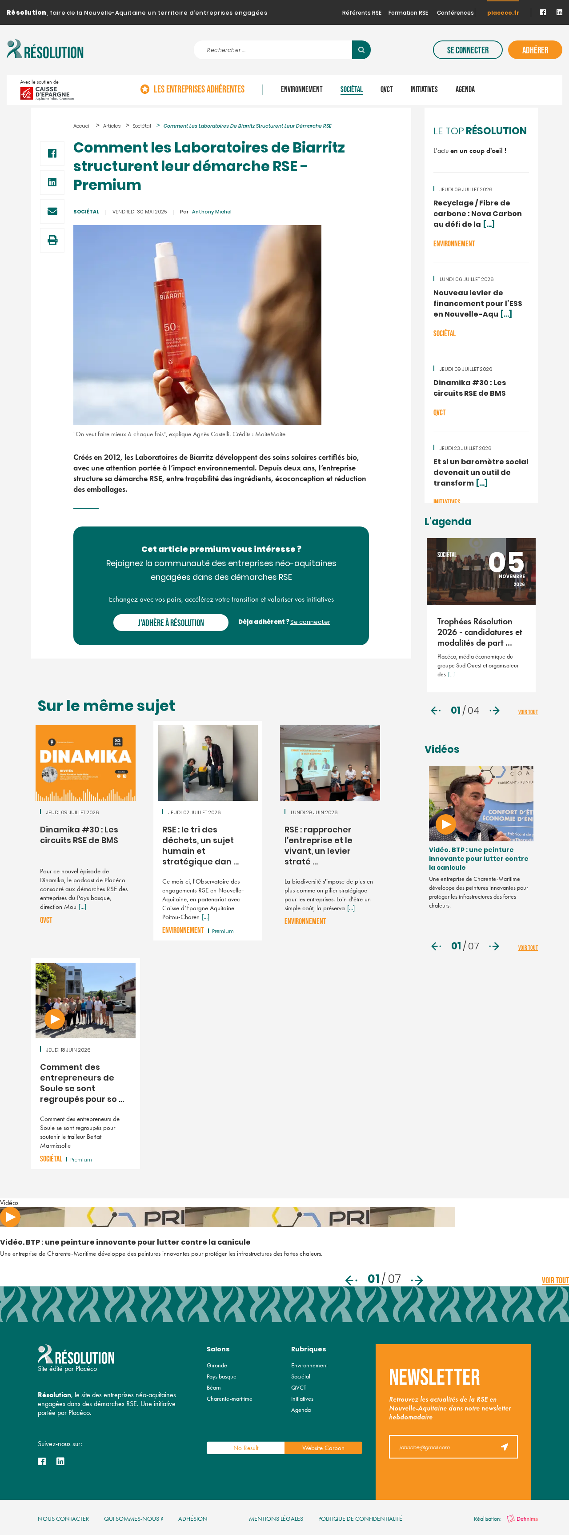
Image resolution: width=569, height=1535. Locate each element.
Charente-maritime (229, 1398)
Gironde (217, 1365)
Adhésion (193, 1519)
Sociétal (352, 90)
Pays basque (221, 1376)
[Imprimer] (52, 240)
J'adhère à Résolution (171, 623)
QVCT (387, 90)
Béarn (214, 1387)
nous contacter (63, 1519)
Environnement (302, 90)
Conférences (455, 13)
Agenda (465, 90)
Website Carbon (323, 1448)
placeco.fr (503, 13)
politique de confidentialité (360, 1519)
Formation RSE (408, 13)
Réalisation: (488, 1519)
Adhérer (535, 50)
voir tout (528, 712)
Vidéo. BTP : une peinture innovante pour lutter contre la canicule (479, 859)
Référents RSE (361, 13)
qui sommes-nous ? (133, 1519)
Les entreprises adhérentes (199, 89)
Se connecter (468, 50)
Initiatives (424, 90)
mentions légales (276, 1519)
